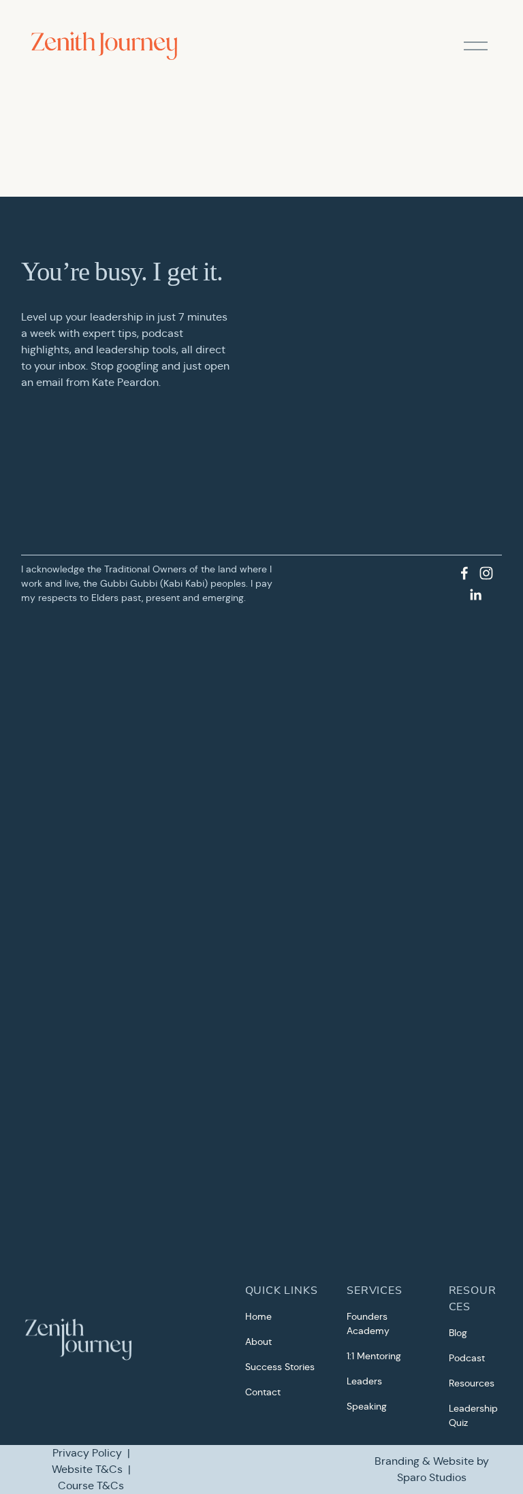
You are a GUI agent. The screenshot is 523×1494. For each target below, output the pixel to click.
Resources (471, 1383)
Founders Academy (368, 1323)
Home (258, 1316)
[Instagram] (486, 573)
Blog (458, 1333)
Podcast (467, 1358)
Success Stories (280, 1367)
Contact (263, 1392)
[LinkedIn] (475, 595)
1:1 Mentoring (374, 1356)
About (258, 1341)
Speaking (367, 1406)
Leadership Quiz (473, 1415)
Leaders (364, 1381)
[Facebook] (464, 573)
